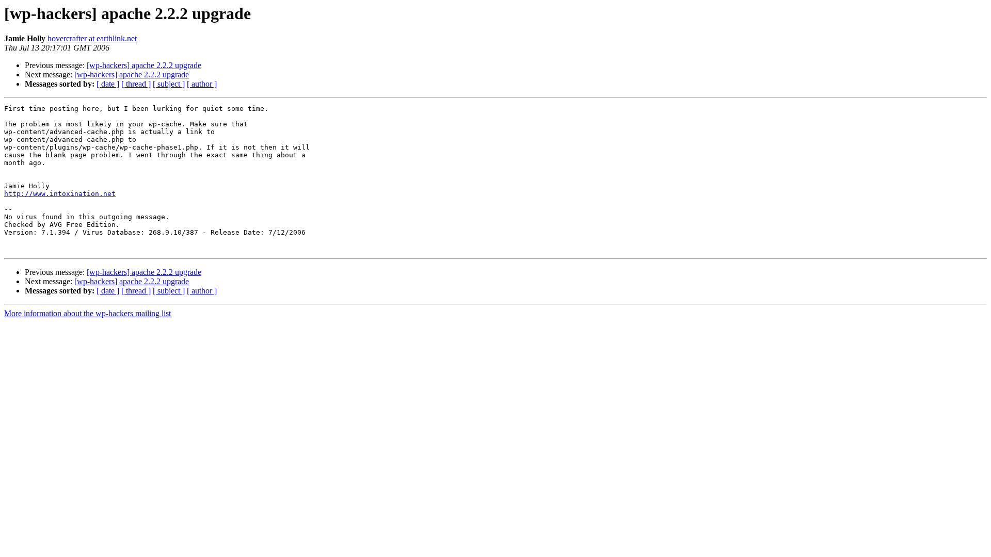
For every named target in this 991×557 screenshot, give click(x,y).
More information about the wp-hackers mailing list (87, 313)
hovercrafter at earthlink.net (92, 38)
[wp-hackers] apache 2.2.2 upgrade (144, 65)
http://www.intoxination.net (60, 194)
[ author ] (202, 83)
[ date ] (108, 83)
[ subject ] (169, 83)
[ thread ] (136, 83)
